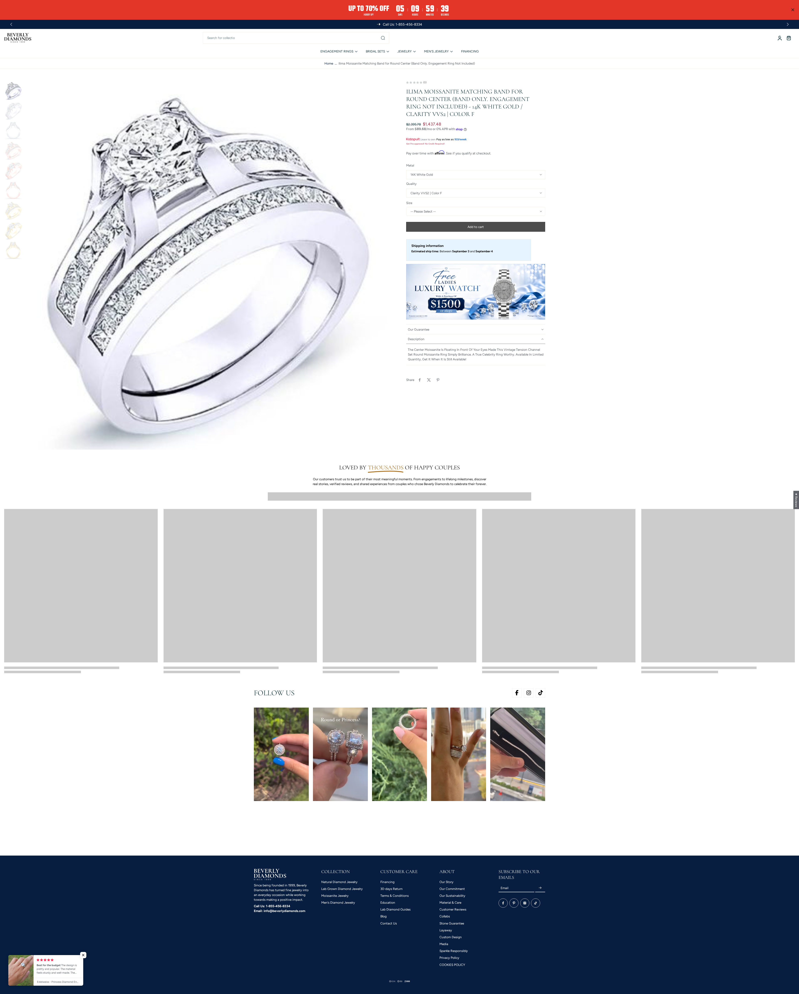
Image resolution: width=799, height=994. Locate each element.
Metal (410, 165)
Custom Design (450, 937)
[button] (475, 227)
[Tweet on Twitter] (428, 379)
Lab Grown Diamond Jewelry (342, 889)
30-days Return (391, 889)
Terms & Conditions (394, 896)
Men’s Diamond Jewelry (338, 902)
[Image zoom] (209, 265)
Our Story (446, 882)
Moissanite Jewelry (335, 896)
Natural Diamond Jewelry (339, 882)
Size (409, 203)
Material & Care (450, 902)
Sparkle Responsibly (453, 951)
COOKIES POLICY (452, 965)
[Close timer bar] (792, 9)
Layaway (445, 930)
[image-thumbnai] (13, 90)
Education (387, 902)
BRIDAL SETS (375, 51)
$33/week (460, 139)
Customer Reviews (452, 909)
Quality (411, 184)
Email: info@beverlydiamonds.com (279, 911)
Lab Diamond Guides (395, 909)
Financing (387, 882)
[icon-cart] (788, 37)
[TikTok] (535, 903)
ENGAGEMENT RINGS (336, 51)
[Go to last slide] (11, 24)
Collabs (444, 916)
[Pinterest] (514, 903)
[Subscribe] (540, 888)
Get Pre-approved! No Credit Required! (425, 143)
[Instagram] (524, 903)
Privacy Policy (449, 958)
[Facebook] (503, 903)
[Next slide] (788, 24)
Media (443, 944)
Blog (383, 916)
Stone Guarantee (451, 923)
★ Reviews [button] (796, 500)
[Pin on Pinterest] (438, 379)
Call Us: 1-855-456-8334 (272, 906)
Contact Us (388, 923)
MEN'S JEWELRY (436, 51)
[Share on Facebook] (419, 379)
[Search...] (383, 38)
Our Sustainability (452, 896)
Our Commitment (452, 889)
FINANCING (470, 51)
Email (504, 888)
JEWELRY (404, 51)
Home (328, 63)
